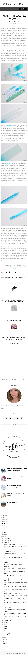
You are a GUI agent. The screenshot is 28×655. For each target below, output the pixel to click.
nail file (21, 277)
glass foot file (7, 163)
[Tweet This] (6, 272)
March (5, 632)
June (5, 626)
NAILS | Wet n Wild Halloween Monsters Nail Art (15, 550)
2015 (3, 536)
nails (13, 279)
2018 (3, 531)
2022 (3, 523)
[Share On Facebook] (9, 272)
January (5, 635)
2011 (3, 643)
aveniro (7, 277)
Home (15, 379)
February (6, 634)
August (5, 622)
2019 (3, 529)
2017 (3, 533)
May (5, 628)
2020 (3, 527)
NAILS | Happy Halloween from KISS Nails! (14, 544)
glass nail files (9, 125)
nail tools (8, 279)
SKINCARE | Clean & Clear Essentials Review (14, 551)
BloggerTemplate (22, 653)
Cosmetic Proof (14, 3)
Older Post (23, 379)
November (6, 540)
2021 (3, 525)
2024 (3, 519)
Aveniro (2, 50)
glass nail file (14, 277)
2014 (3, 637)
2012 (3, 641)
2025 (3, 517)
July (4, 624)
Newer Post (4, 379)
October (6, 542)
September (6, 620)
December (6, 538)
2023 (3, 521)
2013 (3, 639)
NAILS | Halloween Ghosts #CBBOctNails (14, 593)
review (17, 279)
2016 (3, 534)
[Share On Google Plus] (12, 272)
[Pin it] (15, 272)
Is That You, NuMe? (12, 502)
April (5, 630)
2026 (3, 515)
